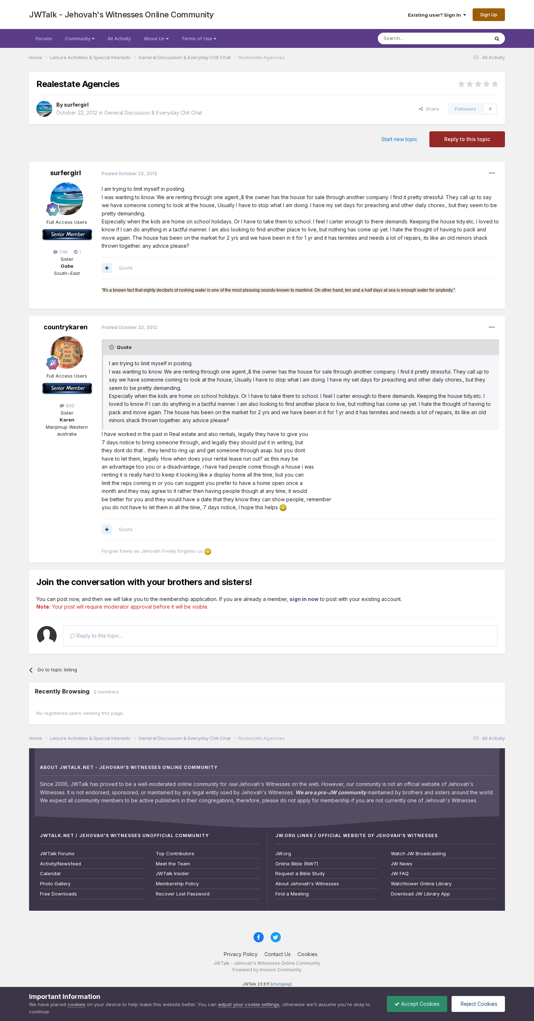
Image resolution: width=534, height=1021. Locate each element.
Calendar (50, 873)
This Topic (467, 38)
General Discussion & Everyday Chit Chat (153, 113)
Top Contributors (175, 853)
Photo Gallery (55, 883)
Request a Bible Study (300, 873)
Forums (44, 38)
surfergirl (76, 105)
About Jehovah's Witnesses (307, 883)
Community (78, 38)
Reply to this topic (467, 139)
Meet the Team (173, 863)
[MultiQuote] (107, 268)
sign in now (304, 599)
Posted (129, 173)
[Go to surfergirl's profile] (44, 109)
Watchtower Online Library (421, 883)
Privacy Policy (241, 954)
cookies (76, 1004)
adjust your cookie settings (248, 1004)
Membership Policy (177, 883)
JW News (401, 863)
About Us (155, 38)
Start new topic (399, 139)
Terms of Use (198, 38)
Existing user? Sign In (435, 15)
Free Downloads (58, 894)
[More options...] (492, 173)
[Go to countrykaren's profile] (66, 352)
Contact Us (277, 954)
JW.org (283, 853)
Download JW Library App (420, 894)
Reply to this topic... (99, 636)
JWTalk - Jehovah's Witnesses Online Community (121, 14)
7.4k (63, 252)
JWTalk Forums (57, 853)
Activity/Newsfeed (60, 863)
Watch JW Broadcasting (418, 853)
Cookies (307, 954)
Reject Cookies (478, 1004)
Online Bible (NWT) (296, 863)
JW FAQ (400, 873)
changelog (281, 984)
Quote (126, 268)
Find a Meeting (292, 894)
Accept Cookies (420, 1004)
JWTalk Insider (172, 873)
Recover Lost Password (183, 894)
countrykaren (66, 327)
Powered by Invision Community (267, 969)
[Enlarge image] (283, 507)
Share (431, 109)
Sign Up (488, 14)
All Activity (119, 38)
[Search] (497, 38)
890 (69, 405)
